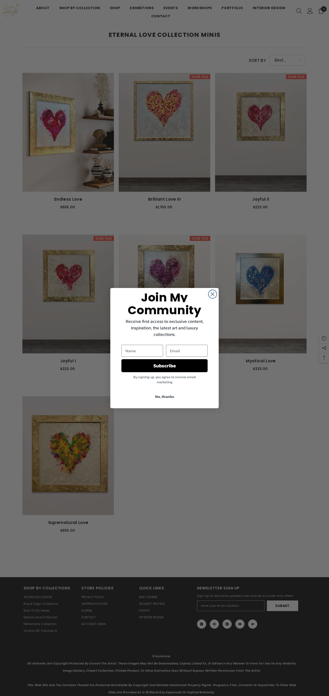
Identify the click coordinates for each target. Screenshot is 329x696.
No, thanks (164, 396)
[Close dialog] (212, 294)
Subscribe (164, 365)
